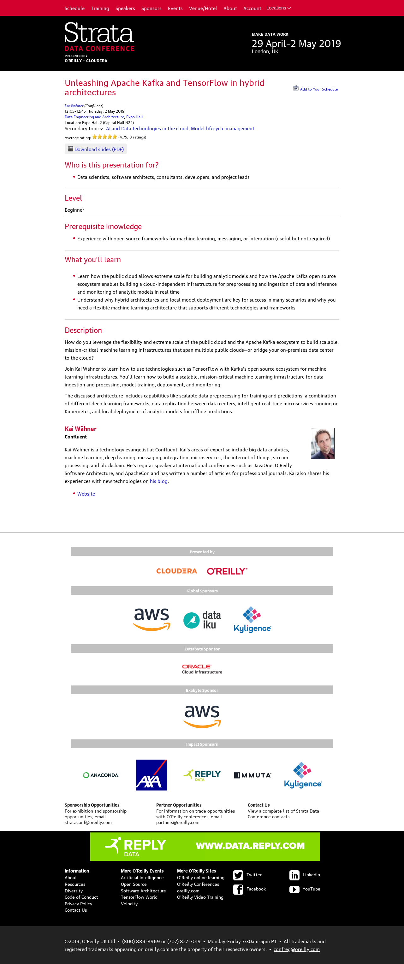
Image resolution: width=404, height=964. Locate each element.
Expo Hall (134, 116)
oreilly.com (188, 890)
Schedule (75, 7)
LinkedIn (311, 874)
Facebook (256, 888)
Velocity (129, 903)
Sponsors (151, 7)
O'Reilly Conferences (198, 883)
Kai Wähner (74, 105)
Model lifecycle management (222, 128)
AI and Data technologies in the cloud (147, 128)
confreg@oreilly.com (297, 948)
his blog (159, 480)
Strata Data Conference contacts (283, 813)
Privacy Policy (78, 903)
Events (175, 7)
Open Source (134, 883)
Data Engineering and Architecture (94, 116)
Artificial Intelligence (142, 877)
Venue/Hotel (203, 7)
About (230, 7)
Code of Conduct (81, 896)
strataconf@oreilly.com (88, 822)
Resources (75, 883)
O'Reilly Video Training (200, 896)
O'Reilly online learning (200, 877)
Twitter (254, 874)
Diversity (74, 890)
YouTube (311, 888)
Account (252, 7)
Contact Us (76, 909)
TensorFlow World (139, 896)
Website (86, 493)
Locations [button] (276, 7)
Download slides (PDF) (99, 149)
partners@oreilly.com (177, 822)
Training (100, 7)
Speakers (125, 7)
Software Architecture (143, 890)
